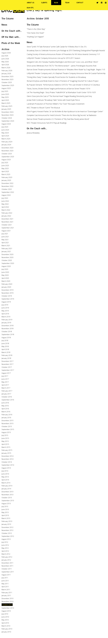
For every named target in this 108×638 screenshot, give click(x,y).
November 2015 (7, 423)
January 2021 (6, 251)
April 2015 (5, 444)
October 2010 (7, 605)
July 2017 (5, 376)
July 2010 (5, 614)
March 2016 (6, 412)
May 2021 (5, 240)
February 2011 (7, 592)
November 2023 (7, 151)
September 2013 (8, 500)
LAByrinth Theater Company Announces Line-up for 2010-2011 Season (53, 58)
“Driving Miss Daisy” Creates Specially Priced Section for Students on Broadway (56, 77)
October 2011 (7, 569)
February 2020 (7, 284)
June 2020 (5, 272)
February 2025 (7, 106)
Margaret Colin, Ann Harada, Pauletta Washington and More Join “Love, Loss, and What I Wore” (62, 62)
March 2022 (6, 210)
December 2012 (7, 527)
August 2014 (6, 468)
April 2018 (5, 349)
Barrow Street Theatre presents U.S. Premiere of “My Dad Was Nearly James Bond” (58, 119)
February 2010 (7, 629)
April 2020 (5, 278)
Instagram (105, 2)
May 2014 (5, 477)
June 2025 (5, 94)
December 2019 (7, 290)
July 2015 (5, 435)
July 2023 (5, 162)
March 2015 (6, 447)
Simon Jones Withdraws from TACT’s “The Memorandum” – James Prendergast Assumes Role (61, 66)
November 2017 (7, 364)
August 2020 (6, 266)
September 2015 (8, 429)
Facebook (101, 2)
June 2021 (5, 237)
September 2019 (8, 299)
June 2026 (5, 59)
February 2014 (7, 486)
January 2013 (6, 524)
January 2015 (6, 453)
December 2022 (7, 183)
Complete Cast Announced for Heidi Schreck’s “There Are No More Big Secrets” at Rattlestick (61, 115)
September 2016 (8, 400)
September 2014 (8, 465)
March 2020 (6, 281)
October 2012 (7, 533)
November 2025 (7, 79)
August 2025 (6, 88)
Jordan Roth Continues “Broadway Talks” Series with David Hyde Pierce (53, 100)
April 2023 (5, 171)
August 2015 (6, 432)
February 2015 (7, 450)
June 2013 (5, 509)
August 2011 (6, 575)
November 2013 (7, 495)
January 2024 (6, 145)
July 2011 (5, 578)
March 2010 (6, 626)
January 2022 (6, 216)
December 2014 (7, 456)
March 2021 (6, 245)
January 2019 (6, 322)
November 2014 (7, 459)
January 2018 (6, 358)
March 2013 (6, 518)
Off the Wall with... (11, 36)
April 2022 (5, 207)
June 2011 (5, 581)
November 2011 (7, 566)
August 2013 (6, 503)
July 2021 (5, 234)
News (4, 24)
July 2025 (5, 91)
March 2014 (6, 483)
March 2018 (6, 352)
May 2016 (5, 406)
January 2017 (6, 394)
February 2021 (7, 248)
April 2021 (5, 242)
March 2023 (6, 174)
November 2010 (7, 601)
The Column (8, 18)
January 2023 (6, 180)
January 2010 (6, 632)
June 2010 (5, 617)
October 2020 (7, 260)
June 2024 (5, 130)
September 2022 (8, 192)
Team (67, 2)
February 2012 (7, 557)
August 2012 (6, 539)
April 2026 (5, 65)
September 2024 (8, 121)
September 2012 (8, 536)
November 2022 (7, 186)
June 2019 (5, 308)
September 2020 (8, 263)
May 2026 (5, 62)
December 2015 (7, 420)
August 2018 (6, 337)
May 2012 (5, 548)
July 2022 (5, 198)
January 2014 (6, 489)
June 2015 (5, 438)
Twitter (97, 2)
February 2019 (7, 320)
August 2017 (6, 373)
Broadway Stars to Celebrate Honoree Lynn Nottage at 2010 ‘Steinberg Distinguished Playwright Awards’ (66, 50)
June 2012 (5, 545)
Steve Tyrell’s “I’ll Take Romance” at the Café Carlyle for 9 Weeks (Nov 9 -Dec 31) (56, 47)
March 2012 (6, 554)
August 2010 (6, 611)
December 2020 (7, 254)
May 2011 (5, 584)
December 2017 (7, 361)
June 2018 (5, 343)
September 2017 (8, 370)
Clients (44, 2)
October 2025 (7, 82)
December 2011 (7, 563)
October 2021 (7, 225)
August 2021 (6, 231)
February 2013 (7, 521)
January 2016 (6, 417)
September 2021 (8, 228)
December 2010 (7, 598)
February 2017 (7, 391)
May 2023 (5, 168)
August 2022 (6, 195)
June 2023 (5, 165)
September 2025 (8, 85)
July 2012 (5, 542)
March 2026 (6, 67)
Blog (56, 2)
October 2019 (7, 296)
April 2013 (5, 515)
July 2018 (5, 340)
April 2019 (5, 314)
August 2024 (6, 124)
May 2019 (5, 311)
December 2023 (7, 148)
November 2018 (7, 328)
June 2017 (5, 379)
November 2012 (7, 530)
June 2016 (5, 403)
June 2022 (5, 201)
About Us (30, 2)
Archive (5, 49)
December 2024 (7, 112)
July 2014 (5, 471)
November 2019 (7, 293)
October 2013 (7, 497)
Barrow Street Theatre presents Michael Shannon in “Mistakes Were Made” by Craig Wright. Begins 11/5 (66, 69)
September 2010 (8, 608)
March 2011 (6, 589)
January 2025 (6, 109)
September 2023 (8, 157)
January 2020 (6, 287)
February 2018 (7, 355)
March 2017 (6, 388)
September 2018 (8, 334)
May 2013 (5, 512)
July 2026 (5, 56)
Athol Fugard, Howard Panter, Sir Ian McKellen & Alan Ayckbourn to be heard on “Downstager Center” (65, 111)
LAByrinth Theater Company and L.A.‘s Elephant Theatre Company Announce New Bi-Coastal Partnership (66, 73)
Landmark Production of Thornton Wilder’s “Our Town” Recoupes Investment (55, 104)
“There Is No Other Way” (36, 29)
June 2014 (5, 474)
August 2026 (6, 53)
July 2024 (5, 127)
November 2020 (7, 257)
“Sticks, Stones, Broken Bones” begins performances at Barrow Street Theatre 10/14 (58, 88)
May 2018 (5, 346)
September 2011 (8, 572)
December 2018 (7, 325)
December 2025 (7, 76)
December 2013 (7, 492)
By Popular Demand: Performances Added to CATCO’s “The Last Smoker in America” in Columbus (63, 85)
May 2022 (5, 204)
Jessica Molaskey (33, 133)
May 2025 (5, 97)
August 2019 (6, 302)
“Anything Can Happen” (35, 37)
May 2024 (5, 133)
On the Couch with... (12, 30)
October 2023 (7, 154)
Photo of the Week (11, 43)
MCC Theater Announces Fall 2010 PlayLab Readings (47, 123)
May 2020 (5, 275)
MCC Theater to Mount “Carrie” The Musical (43, 107)
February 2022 (7, 213)
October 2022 (7, 189)
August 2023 (6, 159)
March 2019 (6, 317)
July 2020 (5, 269)
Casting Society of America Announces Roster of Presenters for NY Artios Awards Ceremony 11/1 (63, 54)
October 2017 (7, 367)
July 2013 (5, 506)
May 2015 (5, 441)
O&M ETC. (30, 8)
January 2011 (6, 595)
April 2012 (5, 551)
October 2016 (7, 397)
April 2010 (5, 623)
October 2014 (7, 462)
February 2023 (7, 177)
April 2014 (5, 480)
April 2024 (5, 136)
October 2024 (7, 118)
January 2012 (6, 560)
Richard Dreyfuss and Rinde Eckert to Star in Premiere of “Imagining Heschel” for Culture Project (62, 81)
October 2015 (7, 426)
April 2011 (5, 587)
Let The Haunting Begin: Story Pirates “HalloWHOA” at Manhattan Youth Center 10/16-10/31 (61, 92)
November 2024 (7, 115)
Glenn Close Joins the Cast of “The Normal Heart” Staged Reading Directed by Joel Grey (59, 96)
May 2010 (5, 620)
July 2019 (5, 305)
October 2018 (7, 331)
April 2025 (5, 100)
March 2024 (6, 139)
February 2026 (7, 70)
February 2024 (7, 142)
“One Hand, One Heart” (35, 33)
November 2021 (7, 222)
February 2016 (7, 414)
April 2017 (5, 385)
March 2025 (6, 103)
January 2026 (6, 73)
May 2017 (5, 382)
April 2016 (5, 409)
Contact (79, 2)
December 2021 (7, 219)
